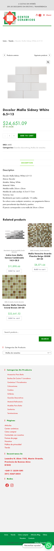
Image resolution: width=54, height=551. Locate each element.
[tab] (27, 163)
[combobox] (27, 352)
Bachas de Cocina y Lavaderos (19, 378)
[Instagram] (12, 485)
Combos (10, 390)
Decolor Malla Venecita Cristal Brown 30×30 (14, 306)
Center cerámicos (11, 428)
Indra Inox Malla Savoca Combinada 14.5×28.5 (14, 258)
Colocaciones (12, 386)
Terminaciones (12, 413)
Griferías (10, 394)
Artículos (8, 425)
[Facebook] (7, 485)
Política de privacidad (13, 444)
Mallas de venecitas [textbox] (26, 353)
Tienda (11, 41)
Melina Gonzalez (41, 543)
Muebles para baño (14, 405)
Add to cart (27, 136)
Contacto (31, 538)
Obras (45, 535)
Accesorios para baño (15, 374)
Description (27, 163)
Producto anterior (13, 55)
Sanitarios (11, 409)
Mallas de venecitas (38, 147)
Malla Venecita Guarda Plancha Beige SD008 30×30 (39, 256)
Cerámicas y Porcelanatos (17, 382)
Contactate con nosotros (14, 435)
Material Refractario (15, 402)
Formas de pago (11, 438)
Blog (38, 535)
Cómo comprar (10, 431)
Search (45, 339)
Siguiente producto (40, 55)
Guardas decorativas (22, 147)
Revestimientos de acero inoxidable (12, 250)
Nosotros (8, 441)
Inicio (5, 41)
